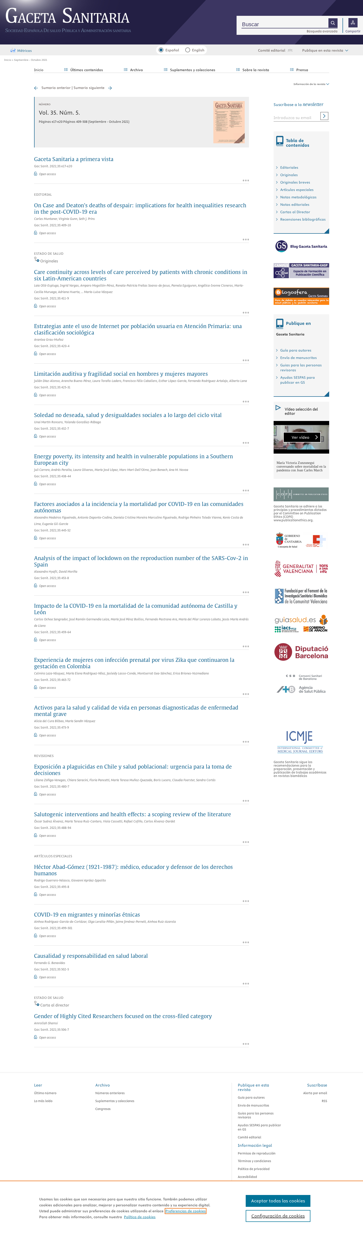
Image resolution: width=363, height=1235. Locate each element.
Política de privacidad (254, 1169)
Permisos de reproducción (257, 1153)
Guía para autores (295, 350)
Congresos (103, 1109)
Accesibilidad (247, 1177)
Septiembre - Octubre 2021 (30, 60)
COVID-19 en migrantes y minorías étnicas (87, 915)
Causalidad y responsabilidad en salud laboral (91, 956)
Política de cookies (140, 1217)
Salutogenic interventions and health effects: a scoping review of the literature (132, 814)
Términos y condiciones (254, 1161)
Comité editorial (271, 50)
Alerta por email (315, 1093)
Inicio (7, 60)
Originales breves (295, 182)
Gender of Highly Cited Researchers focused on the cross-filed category (123, 1016)
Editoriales (289, 167)
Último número (45, 1093)
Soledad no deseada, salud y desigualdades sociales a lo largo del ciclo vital (128, 415)
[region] (181, 1208)
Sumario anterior (56, 87)
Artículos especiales (297, 190)
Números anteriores (110, 1093)
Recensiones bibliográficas (303, 219)
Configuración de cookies (278, 1216)
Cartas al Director (295, 212)
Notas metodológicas (298, 197)
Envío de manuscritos (298, 358)
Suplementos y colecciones (114, 1101)
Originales (289, 175)
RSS (324, 1101)
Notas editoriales (294, 204)
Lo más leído (43, 1101)
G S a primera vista (73, 159)
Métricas (24, 50)
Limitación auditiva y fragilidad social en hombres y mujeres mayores (121, 374)
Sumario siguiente (89, 87)
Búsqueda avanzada (322, 31)
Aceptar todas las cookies (278, 1201)
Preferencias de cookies (185, 1211)
